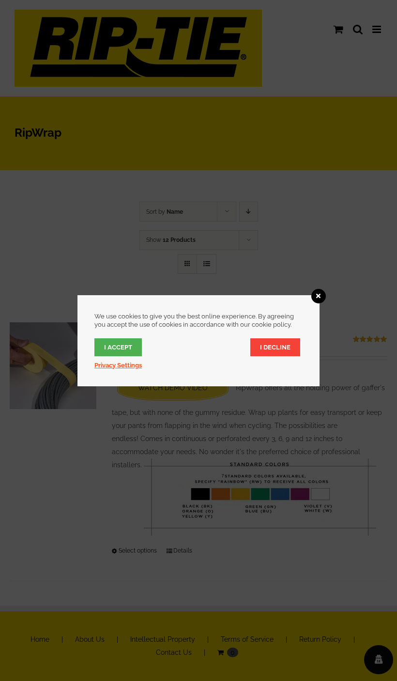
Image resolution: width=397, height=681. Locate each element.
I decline (275, 347)
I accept (118, 347)
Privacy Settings (118, 365)
